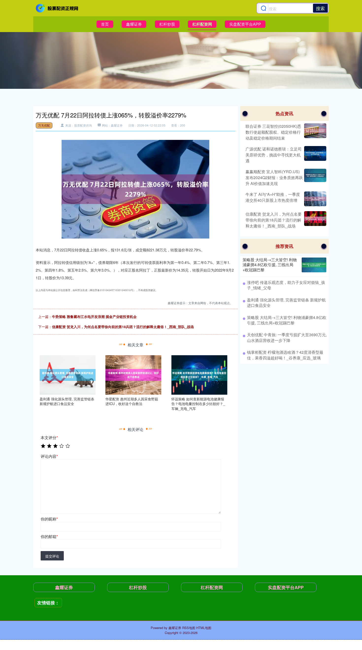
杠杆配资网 (202, 24)
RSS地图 (188, 627)
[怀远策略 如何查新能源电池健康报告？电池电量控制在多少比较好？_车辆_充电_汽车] (199, 374)
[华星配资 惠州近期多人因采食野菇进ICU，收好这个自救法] (133, 374)
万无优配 (44, 125)
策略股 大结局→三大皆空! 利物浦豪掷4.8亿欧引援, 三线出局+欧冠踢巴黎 (270, 265)
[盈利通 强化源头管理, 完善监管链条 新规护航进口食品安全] (68, 374)
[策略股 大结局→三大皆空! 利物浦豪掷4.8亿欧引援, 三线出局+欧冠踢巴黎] (314, 265)
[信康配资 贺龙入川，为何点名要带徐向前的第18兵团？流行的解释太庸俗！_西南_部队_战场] (314, 220)
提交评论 (52, 556)
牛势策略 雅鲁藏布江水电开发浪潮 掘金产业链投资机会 (94, 316)
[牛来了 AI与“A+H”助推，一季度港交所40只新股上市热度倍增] (314, 198)
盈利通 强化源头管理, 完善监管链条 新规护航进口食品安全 (286, 302)
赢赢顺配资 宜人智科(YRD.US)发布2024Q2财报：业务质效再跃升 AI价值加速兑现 (274, 177)
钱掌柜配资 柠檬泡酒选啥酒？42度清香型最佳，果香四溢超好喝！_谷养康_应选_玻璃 (285, 354)
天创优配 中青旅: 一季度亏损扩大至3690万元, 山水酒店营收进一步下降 (287, 337)
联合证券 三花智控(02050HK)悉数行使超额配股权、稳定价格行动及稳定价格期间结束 (273, 132)
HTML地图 (203, 627)
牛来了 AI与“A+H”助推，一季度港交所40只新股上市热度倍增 (273, 197)
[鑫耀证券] (57, 8)
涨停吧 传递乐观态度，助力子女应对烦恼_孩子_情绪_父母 (286, 285)
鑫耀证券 (134, 24)
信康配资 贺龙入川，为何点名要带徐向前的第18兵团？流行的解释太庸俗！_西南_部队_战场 (123, 326)
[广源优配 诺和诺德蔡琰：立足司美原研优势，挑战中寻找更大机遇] (314, 155)
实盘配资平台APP (245, 24)
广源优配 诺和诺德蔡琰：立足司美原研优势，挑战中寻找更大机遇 (274, 155)
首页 (105, 24)
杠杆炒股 (167, 24)
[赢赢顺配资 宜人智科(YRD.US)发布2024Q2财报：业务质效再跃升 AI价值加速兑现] (314, 177)
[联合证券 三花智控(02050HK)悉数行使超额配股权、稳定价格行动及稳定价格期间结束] (314, 132)
